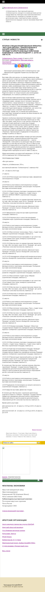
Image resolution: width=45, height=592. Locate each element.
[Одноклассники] (19, 66)
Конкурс (5, 477)
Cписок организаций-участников (13, 511)
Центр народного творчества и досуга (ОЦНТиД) (18, 524)
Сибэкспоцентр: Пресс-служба (12, 58)
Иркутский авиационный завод (13, 490)
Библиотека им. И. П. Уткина (11, 540)
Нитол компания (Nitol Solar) (12, 497)
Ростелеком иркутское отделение (14, 501)
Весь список (6, 551)
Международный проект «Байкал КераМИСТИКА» (18, 543)
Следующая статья (24, 63)
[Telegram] (29, 66)
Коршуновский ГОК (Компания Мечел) (15, 494)
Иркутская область (11, 433)
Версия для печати (37, 429)
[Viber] (22, 66)
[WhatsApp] (25, 66)
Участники (21, 433)
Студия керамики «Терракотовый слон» (15, 546)
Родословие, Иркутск (9, 533)
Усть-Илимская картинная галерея (13, 530)
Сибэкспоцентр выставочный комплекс (17, 499)
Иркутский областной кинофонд (12, 527)
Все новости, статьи (30, 436)
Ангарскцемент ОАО (9, 506)
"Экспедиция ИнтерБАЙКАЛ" (12, 585)
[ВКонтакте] (16, 66)
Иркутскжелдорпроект (10, 492)
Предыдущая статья (9, 63)
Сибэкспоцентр (15, 60)
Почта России (7, 503)
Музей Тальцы (7, 537)
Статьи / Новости (18, 436)
